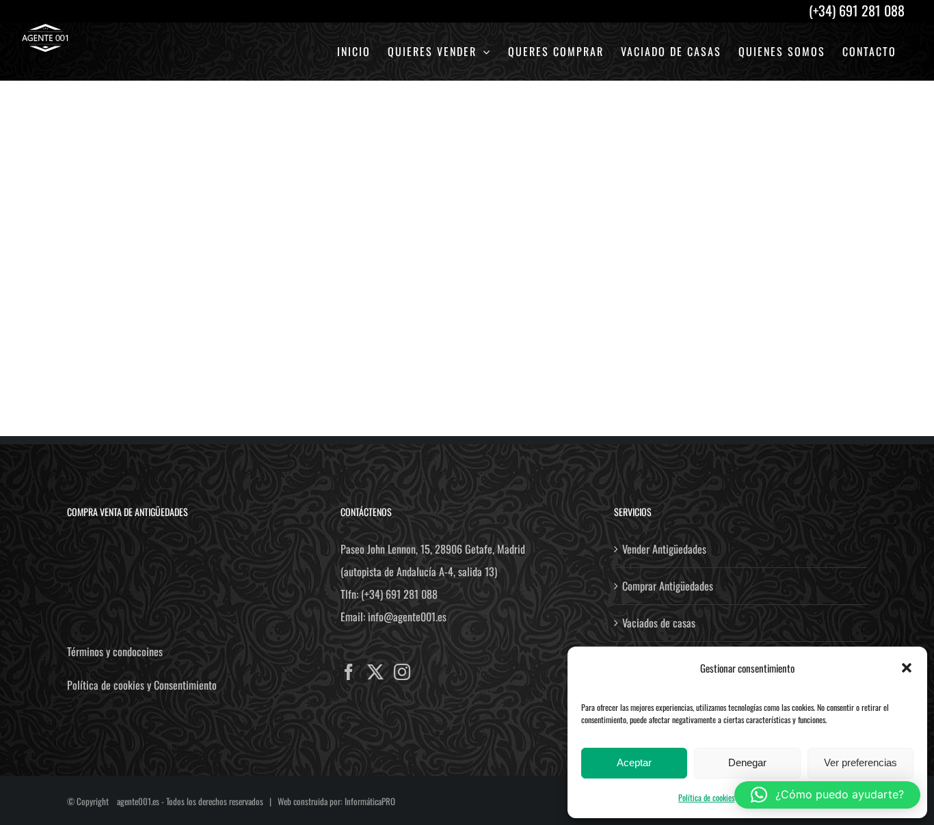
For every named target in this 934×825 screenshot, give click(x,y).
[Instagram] (402, 672)
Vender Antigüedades (664, 549)
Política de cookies (706, 797)
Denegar (747, 762)
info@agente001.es (407, 616)
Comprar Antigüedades (667, 586)
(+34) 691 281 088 (399, 594)
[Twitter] (375, 672)
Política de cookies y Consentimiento (142, 685)
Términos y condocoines (115, 651)
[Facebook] (349, 672)
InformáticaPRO (370, 801)
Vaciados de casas (658, 622)
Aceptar (634, 762)
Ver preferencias (860, 762)
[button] (906, 668)
